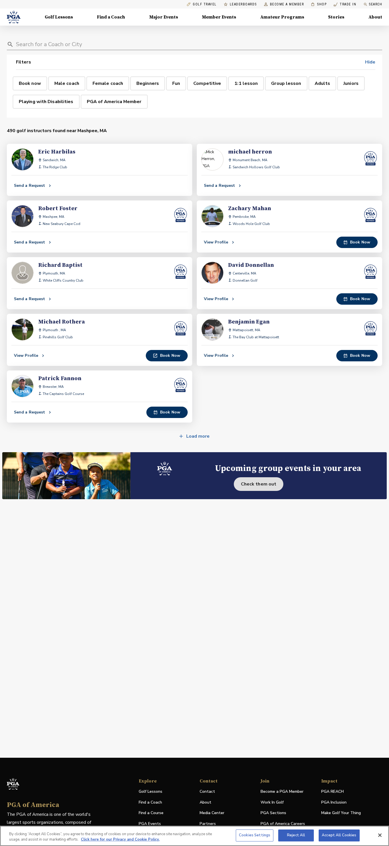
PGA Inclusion (334, 802)
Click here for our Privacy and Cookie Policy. (120, 839)
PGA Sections (273, 813)
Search (375, 4)
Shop (319, 4)
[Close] (380, 835)
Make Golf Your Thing (341, 813)
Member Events (219, 17)
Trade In (345, 4)
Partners (208, 823)
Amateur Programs (282, 17)
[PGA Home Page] (14, 17)
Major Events (163, 17)
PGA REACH (332, 792)
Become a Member (287, 4)
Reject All (296, 835)
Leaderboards (243, 4)
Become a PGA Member (282, 791)
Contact (207, 791)
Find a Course (151, 813)
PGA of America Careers (283, 824)
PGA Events (150, 823)
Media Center (212, 813)
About (375, 17)
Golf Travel (205, 4)
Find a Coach (111, 17)
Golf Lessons (59, 17)
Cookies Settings (254, 835)
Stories (336, 17)
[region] (194, 836)
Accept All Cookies (339, 835)
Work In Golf (272, 802)
